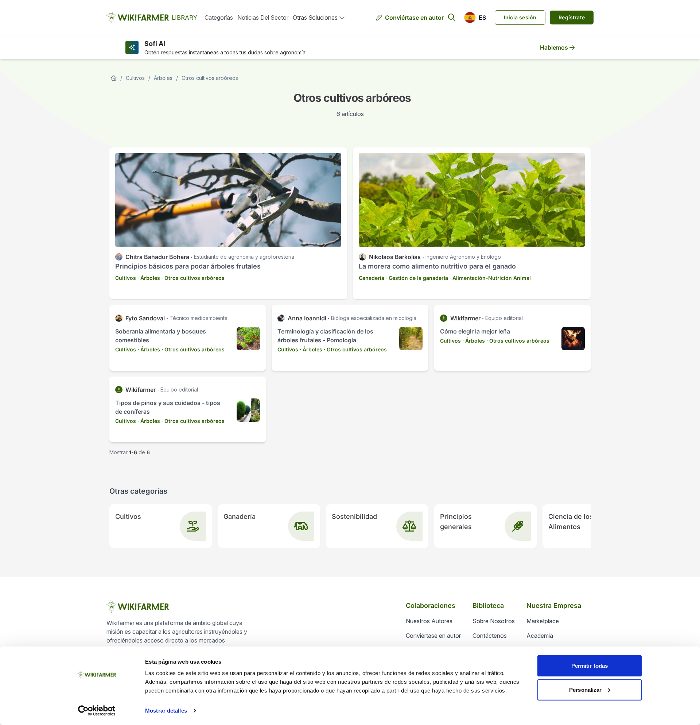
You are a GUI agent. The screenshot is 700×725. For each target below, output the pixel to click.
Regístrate (572, 17)
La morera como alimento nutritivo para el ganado (437, 266)
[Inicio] (114, 78)
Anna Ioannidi (307, 318)
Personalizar (585, 689)
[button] (475, 17)
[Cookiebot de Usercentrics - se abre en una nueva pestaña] (97, 710)
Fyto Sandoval (145, 318)
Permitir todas (589, 666)
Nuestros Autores (429, 621)
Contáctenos (489, 635)
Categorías (219, 17)
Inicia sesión (520, 17)
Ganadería (371, 278)
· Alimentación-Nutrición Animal (490, 278)
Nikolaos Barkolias (395, 257)
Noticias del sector (262, 17)
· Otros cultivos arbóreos (193, 278)
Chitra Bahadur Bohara (157, 257)
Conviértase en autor (414, 17)
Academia (539, 635)
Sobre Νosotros (493, 621)
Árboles (163, 78)
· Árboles (148, 278)
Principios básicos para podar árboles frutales (188, 266)
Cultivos (135, 78)
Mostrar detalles (166, 710)
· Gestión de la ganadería (417, 278)
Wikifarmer (465, 318)
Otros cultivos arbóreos (210, 78)
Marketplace (542, 621)
